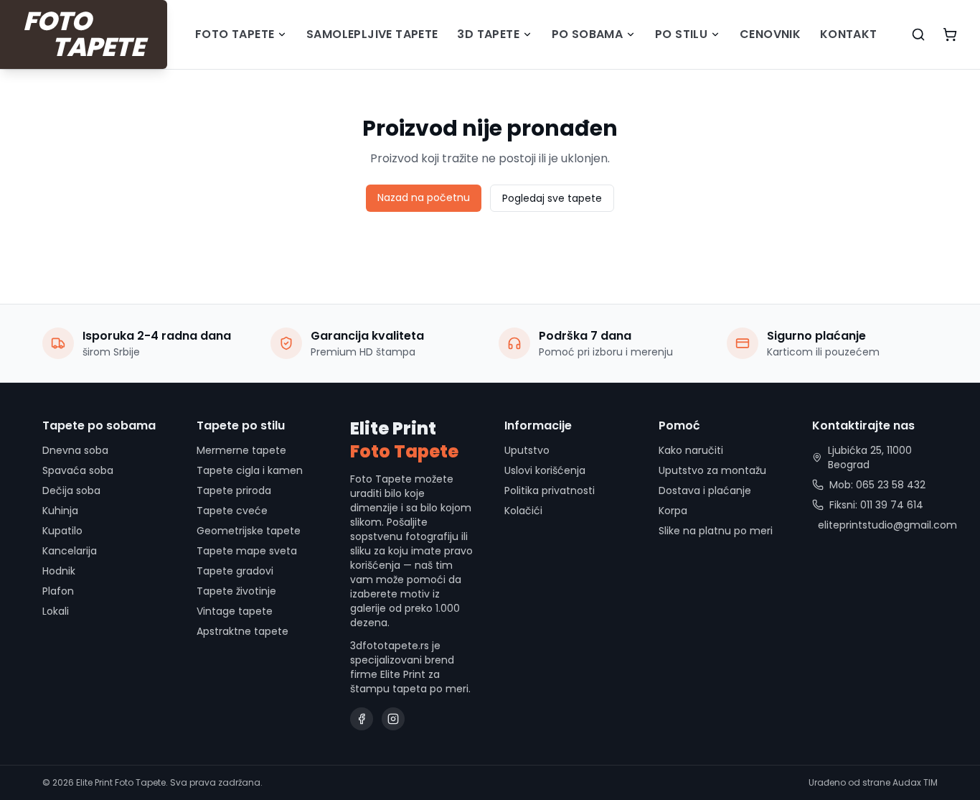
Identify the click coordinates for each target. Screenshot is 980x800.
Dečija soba (71, 490)
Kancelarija (69, 551)
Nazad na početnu (423, 197)
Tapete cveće (232, 510)
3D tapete (488, 34)
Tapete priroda (234, 490)
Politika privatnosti (549, 490)
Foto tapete (234, 34)
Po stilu (681, 34)
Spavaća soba (77, 470)
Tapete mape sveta (247, 551)
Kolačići (523, 510)
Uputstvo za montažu (712, 470)
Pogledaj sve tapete (552, 198)
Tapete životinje (236, 591)
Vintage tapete (235, 611)
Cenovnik (770, 34)
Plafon (58, 591)
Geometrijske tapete (249, 531)
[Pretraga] (918, 34)
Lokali (55, 611)
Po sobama (587, 34)
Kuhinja (60, 510)
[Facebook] (361, 718)
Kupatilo (62, 531)
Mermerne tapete (241, 450)
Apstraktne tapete (242, 631)
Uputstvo (527, 450)
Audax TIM (915, 782)
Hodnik (58, 571)
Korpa (673, 510)
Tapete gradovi (235, 571)
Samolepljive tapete (372, 34)
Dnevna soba (75, 450)
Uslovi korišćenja (544, 470)
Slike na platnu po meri (716, 531)
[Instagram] (393, 718)
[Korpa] (950, 34)
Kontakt (848, 34)
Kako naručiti (691, 450)
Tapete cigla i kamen (250, 470)
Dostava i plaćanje (705, 490)
